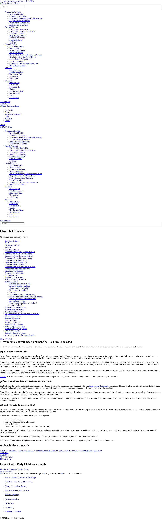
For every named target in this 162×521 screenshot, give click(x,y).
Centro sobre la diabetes (14, 271)
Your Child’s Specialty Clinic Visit (22, 31)
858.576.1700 (5, 104)
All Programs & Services (18, 25)
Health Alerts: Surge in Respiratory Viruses (25, 55)
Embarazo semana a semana (15, 279)
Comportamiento (11, 275)
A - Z (7, 243)
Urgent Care (14, 76)
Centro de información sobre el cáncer (19, 256)
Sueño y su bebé (15, 305)
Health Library (15, 48)
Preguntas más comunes (14, 324)
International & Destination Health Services (25, 18)
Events (12, 95)
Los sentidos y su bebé (17, 301)
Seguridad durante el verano (15, 333)
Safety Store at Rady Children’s (21, 59)
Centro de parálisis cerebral (15, 264)
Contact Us (9, 110)
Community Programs (17, 16)
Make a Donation (6, 457)
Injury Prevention (16, 61)
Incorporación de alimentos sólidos (22, 294)
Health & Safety (11, 44)
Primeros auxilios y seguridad (16, 329)
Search (2, 125)
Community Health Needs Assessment (23, 63)
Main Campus (14, 70)
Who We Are (14, 83)
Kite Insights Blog (16, 91)
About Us (8, 81)
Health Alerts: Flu (16, 53)
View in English (6, 339)
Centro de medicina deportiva (16, 262)
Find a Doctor (5, 102)
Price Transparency (12, 495)
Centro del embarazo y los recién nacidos (20, 267)
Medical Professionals (13, 114)
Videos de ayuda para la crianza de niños (20, 335)
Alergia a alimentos (12, 245)
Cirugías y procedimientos (14, 273)
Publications (14, 98)
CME (7, 116)
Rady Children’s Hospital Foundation (19, 482)
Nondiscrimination (12, 499)
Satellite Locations (16, 72)
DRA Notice (9, 503)
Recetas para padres (12, 331)
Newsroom (13, 85)
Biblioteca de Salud (12, 241)
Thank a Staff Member (8, 469)
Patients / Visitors (11, 27)
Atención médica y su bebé (19, 286)
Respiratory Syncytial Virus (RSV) (22, 57)
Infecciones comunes (12, 316)
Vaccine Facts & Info (17, 51)
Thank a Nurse (5, 459)
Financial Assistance (17, 38)
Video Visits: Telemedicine (19, 23)
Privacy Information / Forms (15, 486)
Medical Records (15, 40)
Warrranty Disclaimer (13, 512)
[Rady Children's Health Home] (9, 3)
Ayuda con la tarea (12, 249)
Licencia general (11, 320)
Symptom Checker (16, 46)
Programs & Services (13, 12)
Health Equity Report (17, 66)
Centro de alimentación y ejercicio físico (20, 252)
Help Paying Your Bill (17, 36)
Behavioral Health (16, 14)
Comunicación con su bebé (19, 288)
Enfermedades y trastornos (15, 309)
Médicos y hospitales (12, 322)
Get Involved (14, 93)
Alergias (8, 247)
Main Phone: (44, 451)
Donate (7, 121)
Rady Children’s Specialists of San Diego (20, 478)
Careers (12, 89)
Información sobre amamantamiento (22, 299)
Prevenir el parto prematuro (15, 327)
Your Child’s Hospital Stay (19, 29)
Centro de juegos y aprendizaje (16, 260)
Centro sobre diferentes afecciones (17, 269)
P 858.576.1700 (6, 127)
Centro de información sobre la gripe (18, 258)
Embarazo (13, 292)
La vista (3, 377)
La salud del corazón (12, 318)
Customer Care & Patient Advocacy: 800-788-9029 (74, 451)
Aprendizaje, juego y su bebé (20, 284)
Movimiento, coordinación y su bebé (23, 303)
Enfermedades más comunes (15, 307)
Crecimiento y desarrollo (14, 277)
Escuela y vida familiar (13, 312)
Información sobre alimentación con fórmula (26, 297)
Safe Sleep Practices (17, 33)
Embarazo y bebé (11, 282)
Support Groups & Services (19, 21)
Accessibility (9, 508)
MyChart (12, 42)
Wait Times (13, 78)
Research (8, 119)
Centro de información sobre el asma (18, 254)
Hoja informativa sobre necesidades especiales (22, 314)
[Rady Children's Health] (9, 106)
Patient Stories (14, 87)
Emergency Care (15, 74)
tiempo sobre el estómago (98, 386)
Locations (8, 68)
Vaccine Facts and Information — (17, 1)
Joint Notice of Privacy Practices (17, 490)
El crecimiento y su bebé (18, 290)
